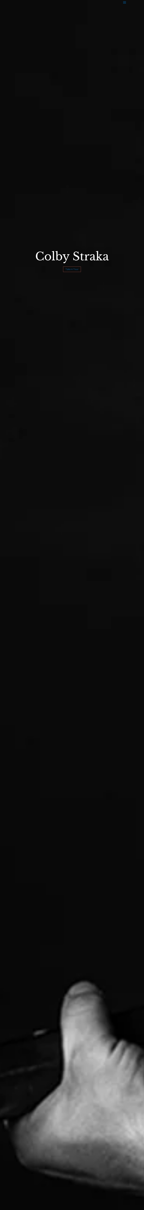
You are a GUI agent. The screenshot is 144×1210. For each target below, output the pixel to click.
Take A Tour (72, 269)
